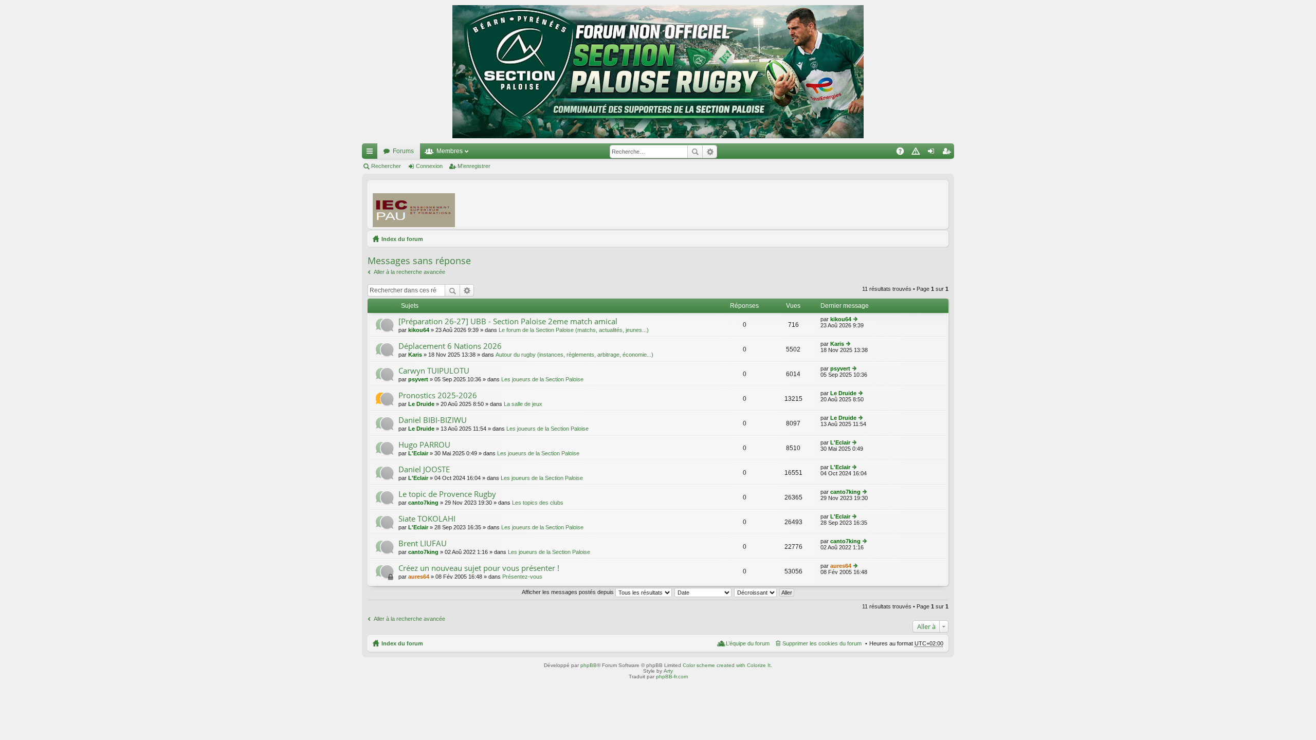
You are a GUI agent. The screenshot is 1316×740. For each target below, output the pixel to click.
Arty (668, 671)
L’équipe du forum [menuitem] (748, 643)
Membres (449, 151)
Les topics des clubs (537, 502)
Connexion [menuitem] (933, 153)
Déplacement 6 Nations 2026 (450, 346)
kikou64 (418, 330)
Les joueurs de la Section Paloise (542, 379)
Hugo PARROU (424, 445)
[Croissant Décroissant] (756, 592)
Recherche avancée (710, 151)
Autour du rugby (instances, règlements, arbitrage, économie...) (574, 354)
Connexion (429, 166)
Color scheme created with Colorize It (727, 665)
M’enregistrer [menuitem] (948, 153)
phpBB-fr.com (672, 676)
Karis (415, 354)
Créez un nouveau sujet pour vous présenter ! (478, 568)
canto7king (423, 502)
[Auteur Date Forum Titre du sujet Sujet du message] (703, 592)
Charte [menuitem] (917, 153)
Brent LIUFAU (422, 543)
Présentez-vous (522, 577)
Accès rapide (371, 153)
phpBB (588, 665)
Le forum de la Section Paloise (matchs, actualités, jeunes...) (574, 330)
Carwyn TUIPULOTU (433, 371)
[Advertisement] (756, 204)
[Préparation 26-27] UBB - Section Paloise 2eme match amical (507, 321)
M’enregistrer (474, 166)
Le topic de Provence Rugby (447, 494)
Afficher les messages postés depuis (568, 592)
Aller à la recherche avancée (409, 272)
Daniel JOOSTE (424, 469)
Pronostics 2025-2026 (437, 395)
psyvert (418, 379)
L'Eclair (418, 453)
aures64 (418, 577)
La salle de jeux (523, 404)
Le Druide (421, 404)
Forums (403, 151)
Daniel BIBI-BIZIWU (432, 420)
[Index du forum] (658, 71)
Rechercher (695, 151)
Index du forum (402, 239)
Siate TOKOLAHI (426, 519)
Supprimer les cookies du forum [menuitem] (822, 643)
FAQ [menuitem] (903, 153)
